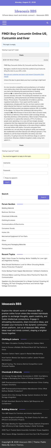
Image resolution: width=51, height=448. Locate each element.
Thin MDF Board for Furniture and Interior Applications (22, 413)
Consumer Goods (8, 228)
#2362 (46, 60)
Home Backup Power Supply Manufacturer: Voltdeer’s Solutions (25, 271)
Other (4, 240)
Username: (6, 163)
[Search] (47, 23)
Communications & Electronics (13, 224)
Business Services (8, 212)
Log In (7, 182)
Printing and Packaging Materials (14, 244)
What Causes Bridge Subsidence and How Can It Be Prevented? (25, 434)
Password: (6, 170)
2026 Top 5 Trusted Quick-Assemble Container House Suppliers (25, 430)
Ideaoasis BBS (25, 11)
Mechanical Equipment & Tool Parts (15, 236)
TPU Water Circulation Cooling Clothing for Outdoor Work (23, 343)
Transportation (7, 248)
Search (5, 194)
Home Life (5, 232)
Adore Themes (16, 445)
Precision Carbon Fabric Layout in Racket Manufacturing (22, 353)
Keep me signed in (11, 178)
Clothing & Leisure (8, 220)
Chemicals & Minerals (9, 216)
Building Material (8, 208)
